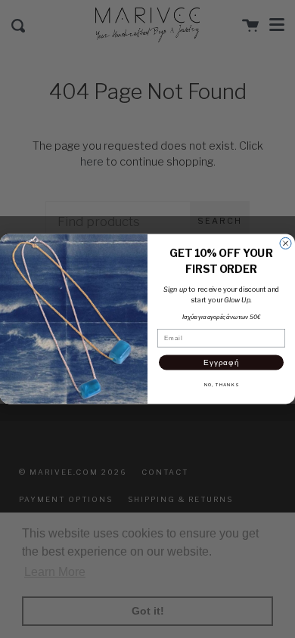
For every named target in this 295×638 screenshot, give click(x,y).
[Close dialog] (285, 243)
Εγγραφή (221, 362)
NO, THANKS (221, 385)
